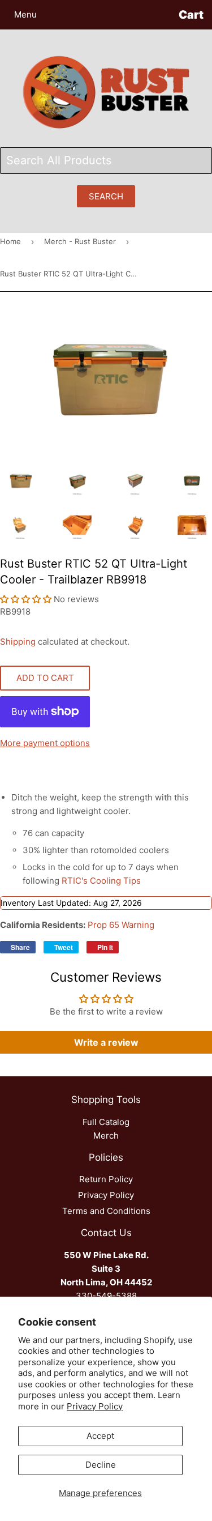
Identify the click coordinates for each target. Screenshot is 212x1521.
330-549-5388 (106, 1295)
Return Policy (106, 1179)
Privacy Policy (95, 1406)
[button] (27, 599)
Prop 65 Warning (121, 924)
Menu (25, 14)
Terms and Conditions (106, 1210)
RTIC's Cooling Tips (101, 880)
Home (10, 241)
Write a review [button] (106, 1042)
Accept (100, 1435)
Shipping (18, 641)
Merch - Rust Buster (80, 241)
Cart (191, 15)
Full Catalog (106, 1122)
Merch (106, 1135)
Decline (100, 1464)
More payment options (45, 743)
